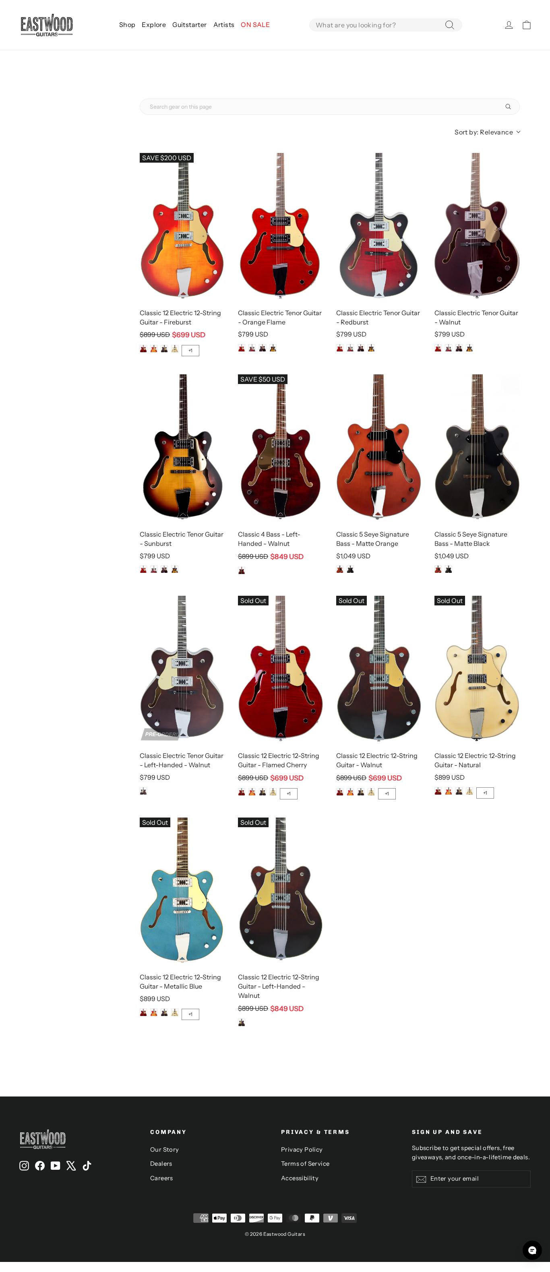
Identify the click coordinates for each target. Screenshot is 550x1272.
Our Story (164, 1149)
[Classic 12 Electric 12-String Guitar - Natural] (477, 668)
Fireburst (153, 348)
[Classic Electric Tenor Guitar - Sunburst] (182, 447)
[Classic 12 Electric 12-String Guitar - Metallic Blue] (182, 890)
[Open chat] (532, 1250)
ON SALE (255, 25)
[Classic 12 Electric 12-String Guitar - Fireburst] (182, 226)
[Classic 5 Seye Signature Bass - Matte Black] (477, 447)
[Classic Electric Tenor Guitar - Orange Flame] (280, 226)
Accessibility (299, 1178)
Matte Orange (339, 569)
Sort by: (484, 132)
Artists (224, 25)
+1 (190, 350)
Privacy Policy (302, 1149)
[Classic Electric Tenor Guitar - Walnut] (477, 226)
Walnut (164, 348)
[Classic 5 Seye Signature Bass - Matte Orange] (379, 447)
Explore (154, 25)
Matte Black (350, 569)
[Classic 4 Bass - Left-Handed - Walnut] (280, 447)
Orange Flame (241, 347)
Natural (174, 348)
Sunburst (273, 347)
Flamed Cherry (143, 348)
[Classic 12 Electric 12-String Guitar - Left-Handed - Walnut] (280, 890)
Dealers (161, 1163)
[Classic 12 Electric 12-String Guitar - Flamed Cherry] (280, 668)
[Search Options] (511, 107)
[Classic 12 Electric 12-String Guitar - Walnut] (379, 668)
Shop (127, 25)
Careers (161, 1178)
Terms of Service (305, 1163)
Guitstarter (189, 25)
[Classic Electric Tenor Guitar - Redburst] (379, 226)
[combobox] (385, 25)
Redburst (252, 347)
